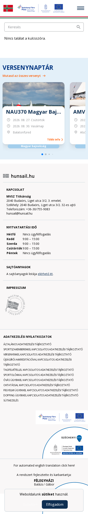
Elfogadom (54, 504)
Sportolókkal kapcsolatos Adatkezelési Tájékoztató (38, 375)
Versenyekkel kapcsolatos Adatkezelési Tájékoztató (37, 354)
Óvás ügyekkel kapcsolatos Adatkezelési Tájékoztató (38, 380)
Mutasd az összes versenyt (22, 76)
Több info (54, 139)
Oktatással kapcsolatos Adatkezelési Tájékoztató (36, 385)
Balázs (38, 484)
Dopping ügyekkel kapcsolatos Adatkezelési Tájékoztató (40, 395)
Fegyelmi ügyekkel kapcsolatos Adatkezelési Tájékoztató (40, 390)
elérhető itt (45, 274)
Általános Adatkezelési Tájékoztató (27, 344)
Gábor (50, 484)
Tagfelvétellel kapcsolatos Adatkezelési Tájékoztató (38, 370)
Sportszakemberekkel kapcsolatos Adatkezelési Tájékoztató (43, 349)
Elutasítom (30, 504)
